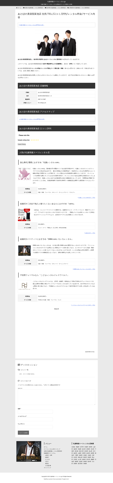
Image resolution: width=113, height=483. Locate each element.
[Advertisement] (56, 329)
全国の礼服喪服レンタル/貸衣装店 (53, 451)
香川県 (88, 459)
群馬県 (88, 449)
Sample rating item (24, 140)
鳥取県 (85, 457)
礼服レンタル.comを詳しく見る (86, 197)
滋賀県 (80, 455)
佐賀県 (80, 461)
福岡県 (76, 461)
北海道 (73, 447)
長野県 (84, 453)
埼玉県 (92, 449)
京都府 (85, 455)
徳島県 (84, 459)
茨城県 (79, 449)
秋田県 (90, 447)
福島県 (75, 449)
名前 (19, 408)
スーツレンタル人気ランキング (52, 449)
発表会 (47, 463)
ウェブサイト (21, 424)
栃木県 (84, 449)
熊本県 (89, 461)
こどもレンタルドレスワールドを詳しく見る (83, 305)
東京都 (76, 451)
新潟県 (86, 451)
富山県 (90, 451)
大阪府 (89, 455)
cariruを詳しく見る (90, 233)
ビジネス (47, 459)
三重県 (76, 455)
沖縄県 (85, 463)
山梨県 (79, 453)
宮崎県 (75, 463)
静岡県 (92, 453)
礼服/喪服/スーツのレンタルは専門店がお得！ (31, 25)
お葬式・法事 (48, 455)
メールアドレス (22, 416)
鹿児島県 (80, 463)
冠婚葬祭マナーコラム (50, 453)
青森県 (77, 447)
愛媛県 (92, 459)
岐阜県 (88, 453)
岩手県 (82, 447)
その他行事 (48, 465)
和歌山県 (80, 457)
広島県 (75, 459)
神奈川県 (81, 451)
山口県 (79, 459)
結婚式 (47, 457)
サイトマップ (47, 467)
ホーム (45, 447)
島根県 (89, 457)
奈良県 (75, 457)
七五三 (47, 461)
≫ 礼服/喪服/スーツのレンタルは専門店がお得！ (32, 119)
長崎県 (85, 461)
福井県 (75, 453)
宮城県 (86, 447)
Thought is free (65, 479)
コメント (20, 388)
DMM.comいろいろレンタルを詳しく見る (84, 269)
